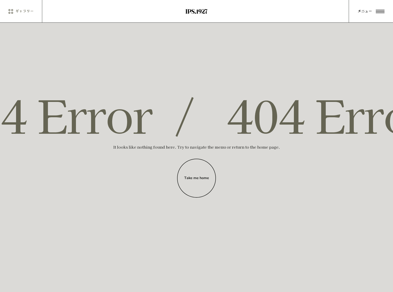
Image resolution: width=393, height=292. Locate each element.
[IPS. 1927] (196, 11)
